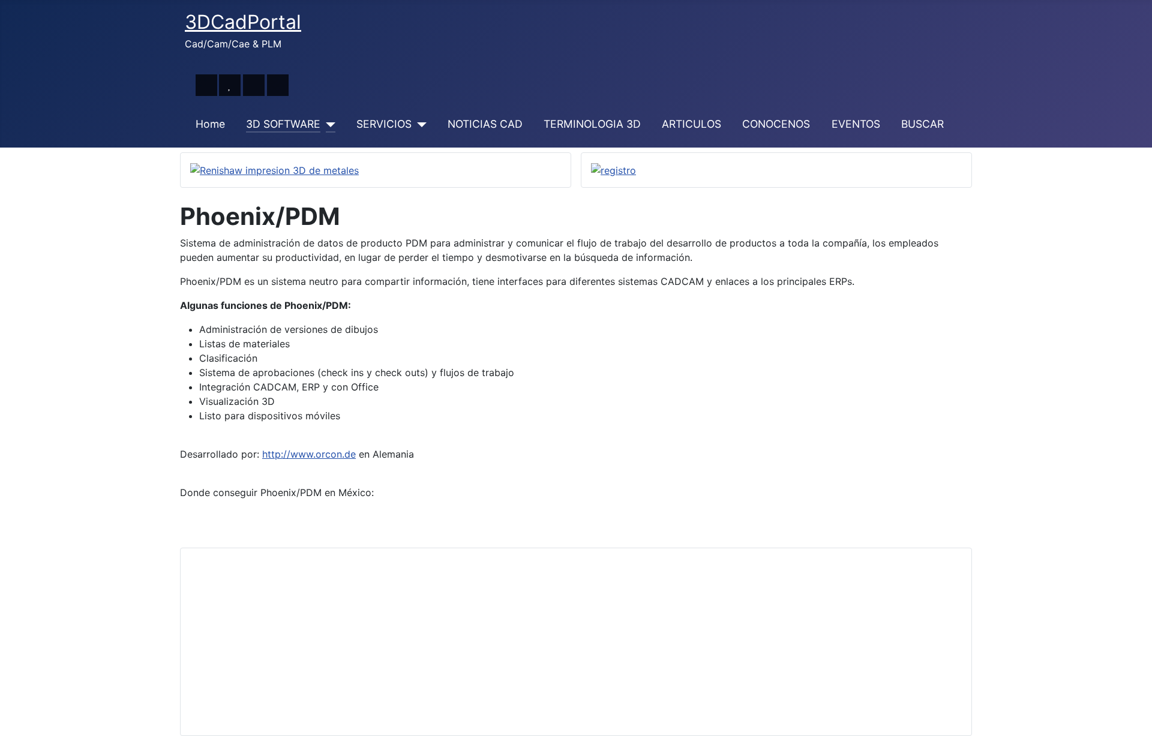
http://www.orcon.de (309, 454)
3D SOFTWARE (283, 124)
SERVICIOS (384, 124)
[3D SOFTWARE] (327, 124)
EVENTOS (856, 124)
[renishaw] (274, 170)
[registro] (613, 170)
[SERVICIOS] (419, 124)
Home (210, 124)
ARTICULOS (691, 124)
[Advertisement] (550, 642)
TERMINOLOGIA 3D (592, 124)
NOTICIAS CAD (485, 124)
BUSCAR (922, 124)
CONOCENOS (776, 124)
